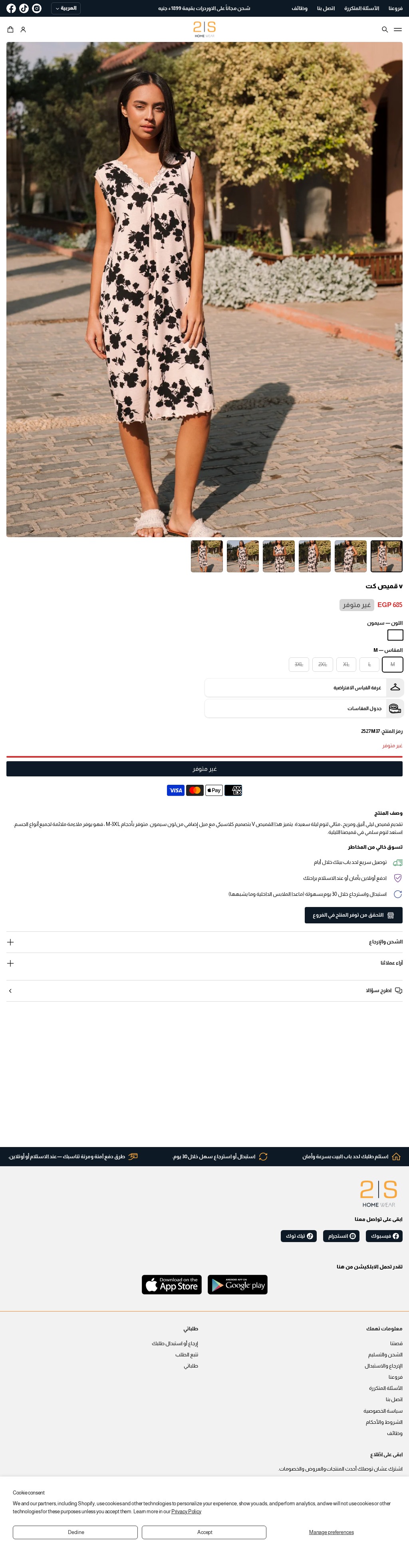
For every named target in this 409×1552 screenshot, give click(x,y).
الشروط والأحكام (384, 1422)
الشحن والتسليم (385, 1355)
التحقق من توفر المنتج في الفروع (348, 915)
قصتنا (396, 1343)
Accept (204, 1532)
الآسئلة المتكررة (386, 1388)
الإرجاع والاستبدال (384, 1366)
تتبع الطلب (186, 1355)
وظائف (395, 1433)
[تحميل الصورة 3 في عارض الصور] (315, 556)
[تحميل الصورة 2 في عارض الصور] (351, 556)
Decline (76, 1532)
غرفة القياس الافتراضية (357, 688)
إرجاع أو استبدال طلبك (175, 1343)
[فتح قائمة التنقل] (398, 29)
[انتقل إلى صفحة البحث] (385, 29)
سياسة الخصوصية (383, 1411)
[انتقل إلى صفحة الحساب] (23, 29)
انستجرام (338, 1236)
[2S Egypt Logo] (379, 1193)
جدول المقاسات (364, 708)
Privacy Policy (186, 1511)
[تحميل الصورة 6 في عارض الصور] (207, 556)
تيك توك (295, 1236)
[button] (11, 29)
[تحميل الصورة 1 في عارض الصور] (387, 556)
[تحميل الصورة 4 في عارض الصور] (279, 556)
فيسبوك (381, 1236)
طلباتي (191, 1366)
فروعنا (396, 1377)
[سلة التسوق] (11, 29)
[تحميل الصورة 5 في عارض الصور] (243, 556)
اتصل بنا (394, 1399)
